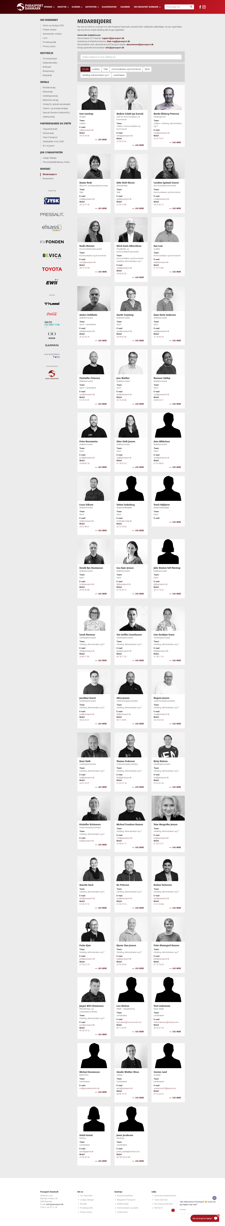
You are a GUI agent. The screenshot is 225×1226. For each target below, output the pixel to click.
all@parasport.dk (124, 714)
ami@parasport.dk (161, 458)
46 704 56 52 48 (123, 1157)
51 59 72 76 (121, 904)
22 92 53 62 (121, 141)
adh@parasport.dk (87, 898)
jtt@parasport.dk (160, 584)
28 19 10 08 (84, 268)
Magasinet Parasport (126, 1200)
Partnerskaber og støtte (55, 123)
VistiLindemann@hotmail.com (166, 1022)
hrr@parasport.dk (86, 584)
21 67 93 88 (159, 904)
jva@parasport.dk (86, 714)
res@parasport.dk (86, 778)
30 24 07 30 (159, 1028)
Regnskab (47, 75)
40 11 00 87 (121, 1028)
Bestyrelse (46, 53)
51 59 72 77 (159, 844)
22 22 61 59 (159, 783)
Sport (147, 69)
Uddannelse (122, 1212)
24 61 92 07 (84, 783)
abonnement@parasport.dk (140, 44)
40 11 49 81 (121, 720)
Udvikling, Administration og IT (95, 75)
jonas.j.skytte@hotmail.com (128, 1152)
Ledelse (96, 69)
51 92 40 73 (121, 590)
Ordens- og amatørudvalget (55, 108)
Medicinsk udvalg (50, 100)
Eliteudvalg (47, 91)
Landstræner (119, 75)
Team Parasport (50, 137)
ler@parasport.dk (86, 521)
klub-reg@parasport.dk (118, 41)
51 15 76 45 (159, 964)
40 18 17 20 (121, 657)
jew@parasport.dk (124, 394)
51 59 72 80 (121, 205)
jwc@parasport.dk (87, 1025)
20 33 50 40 (159, 720)
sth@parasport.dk (86, 651)
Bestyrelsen (48, 178)
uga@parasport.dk (124, 268)
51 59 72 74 (84, 964)
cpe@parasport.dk (87, 394)
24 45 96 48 (84, 590)
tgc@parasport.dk (124, 651)
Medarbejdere (50, 174)
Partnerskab (48, 133)
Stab (106, 69)
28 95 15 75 (121, 1094)
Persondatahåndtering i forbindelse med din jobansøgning (57, 162)
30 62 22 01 (84, 720)
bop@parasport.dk (124, 898)
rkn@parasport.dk (161, 778)
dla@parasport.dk (161, 262)
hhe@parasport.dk (87, 199)
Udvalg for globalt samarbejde (56, 104)
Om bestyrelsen (50, 58)
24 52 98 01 (84, 527)
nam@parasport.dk (87, 262)
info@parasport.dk (115, 47)
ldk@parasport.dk (161, 651)
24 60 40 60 (84, 136)
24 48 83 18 (84, 463)
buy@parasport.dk (161, 898)
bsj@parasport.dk (124, 959)
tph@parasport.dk (124, 778)
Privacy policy (49, 46)
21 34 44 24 (159, 337)
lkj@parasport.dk (124, 584)
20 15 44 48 (121, 400)
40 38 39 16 (84, 1031)
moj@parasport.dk (161, 714)
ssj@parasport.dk (124, 458)
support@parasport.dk (113, 38)
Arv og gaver (48, 145)
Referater (47, 67)
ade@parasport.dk (87, 331)
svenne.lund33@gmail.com (165, 1088)
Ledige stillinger (50, 158)
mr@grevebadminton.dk (89, 1088)
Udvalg (44, 82)
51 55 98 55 (159, 463)
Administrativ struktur (52, 34)
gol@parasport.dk (124, 199)
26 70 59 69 (121, 527)
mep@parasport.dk (162, 133)
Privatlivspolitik (49, 42)
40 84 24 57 (159, 400)
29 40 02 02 (121, 274)
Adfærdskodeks (50, 63)
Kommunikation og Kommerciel (126, 69)
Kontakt (45, 168)
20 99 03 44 (121, 337)
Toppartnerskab (50, 129)
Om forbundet (49, 20)
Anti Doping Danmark (163, 1204)
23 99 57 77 (121, 844)
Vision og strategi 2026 (53, 25)
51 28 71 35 (159, 657)
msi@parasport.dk (161, 394)
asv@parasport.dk (124, 331)
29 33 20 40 (121, 964)
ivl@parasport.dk (86, 130)
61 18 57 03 (121, 463)
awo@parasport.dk (125, 1088)
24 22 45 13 (159, 205)
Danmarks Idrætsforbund (165, 1195)
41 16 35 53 (159, 1094)
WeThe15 (158, 1208)
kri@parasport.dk (86, 841)
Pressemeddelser (125, 1195)
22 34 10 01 (159, 139)
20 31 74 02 (159, 590)
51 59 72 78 (121, 783)
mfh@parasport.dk (124, 838)
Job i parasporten (51, 152)
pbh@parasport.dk (161, 959)
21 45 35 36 (84, 1157)
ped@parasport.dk (87, 959)
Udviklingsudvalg (50, 96)
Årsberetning (48, 71)
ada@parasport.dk (161, 331)
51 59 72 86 (159, 268)
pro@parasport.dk (87, 458)
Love (45, 38)
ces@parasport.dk (161, 199)
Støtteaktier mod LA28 (53, 141)
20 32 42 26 (84, 337)
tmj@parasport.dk (161, 838)
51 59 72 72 (84, 904)
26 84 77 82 (84, 657)
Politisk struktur (50, 29)
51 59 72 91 (84, 400)
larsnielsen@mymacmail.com (129, 1022)
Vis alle (85, 69)
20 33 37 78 (84, 205)
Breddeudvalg (49, 87)
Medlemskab (123, 1204)
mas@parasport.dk (125, 136)
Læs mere (102, 139)
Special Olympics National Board (57, 112)
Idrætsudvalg (49, 116)
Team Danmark (160, 1200)
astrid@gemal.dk (86, 1152)
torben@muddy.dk (124, 521)
